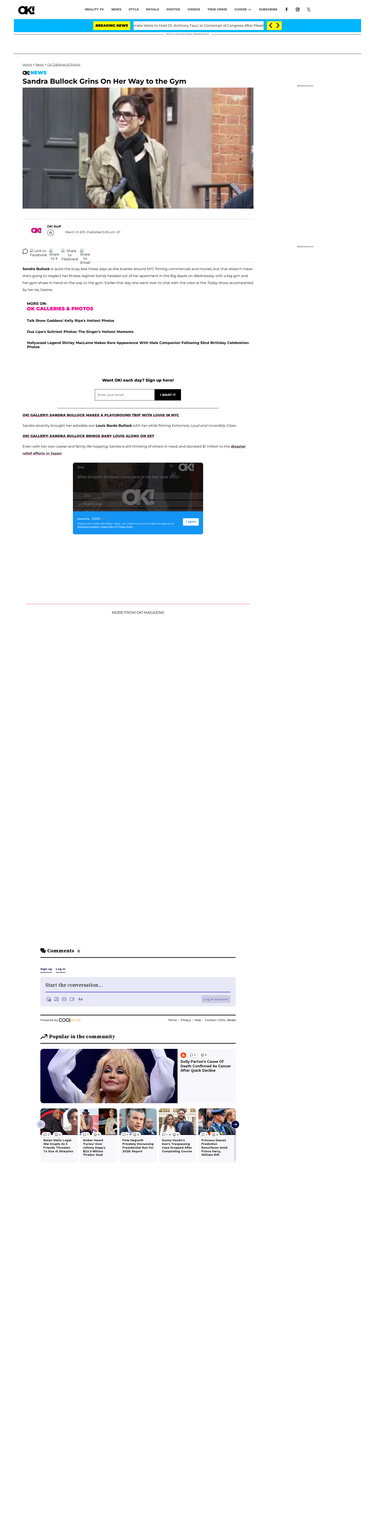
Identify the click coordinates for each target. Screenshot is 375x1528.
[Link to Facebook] (286, 9)
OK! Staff (54, 226)
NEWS (116, 9)
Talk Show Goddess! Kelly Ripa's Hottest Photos (70, 321)
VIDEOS (194, 9)
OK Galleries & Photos (63, 64)
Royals (152, 9)
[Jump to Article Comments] (25, 251)
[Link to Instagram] (297, 9)
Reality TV (94, 9)
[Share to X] (54, 251)
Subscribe (268, 9)
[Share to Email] (85, 251)
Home (27, 64)
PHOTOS (173, 9)
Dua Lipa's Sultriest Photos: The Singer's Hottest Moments (80, 332)
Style (134, 9)
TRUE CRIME (217, 9)
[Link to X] (308, 9)
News (39, 64)
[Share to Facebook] (38, 251)
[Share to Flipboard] (69, 251)
